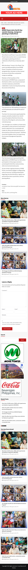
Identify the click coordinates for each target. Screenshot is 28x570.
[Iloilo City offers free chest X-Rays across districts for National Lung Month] (14, 519)
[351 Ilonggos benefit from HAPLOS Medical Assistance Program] (14, 260)
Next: (9, 191)
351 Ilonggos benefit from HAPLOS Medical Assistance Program (12, 412)
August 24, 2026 (13, 248)
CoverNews (20, 566)
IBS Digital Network (6, 36)
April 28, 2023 (14, 36)
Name (3, 309)
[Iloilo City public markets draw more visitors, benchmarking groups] (14, 235)
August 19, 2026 (13, 533)
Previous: (13, 186)
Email (16, 309)
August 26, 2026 (13, 223)
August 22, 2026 (13, 274)
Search (3, 335)
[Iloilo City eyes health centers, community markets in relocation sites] (14, 545)
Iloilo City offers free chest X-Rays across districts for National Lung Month (13, 417)
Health (4, 526)
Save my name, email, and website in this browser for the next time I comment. (12, 323)
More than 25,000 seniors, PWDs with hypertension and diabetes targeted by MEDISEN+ (14, 220)
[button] (2, 18)
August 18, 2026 (13, 559)
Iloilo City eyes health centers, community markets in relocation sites (13, 421)
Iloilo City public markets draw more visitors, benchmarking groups (12, 408)
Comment (4, 290)
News (3, 28)
